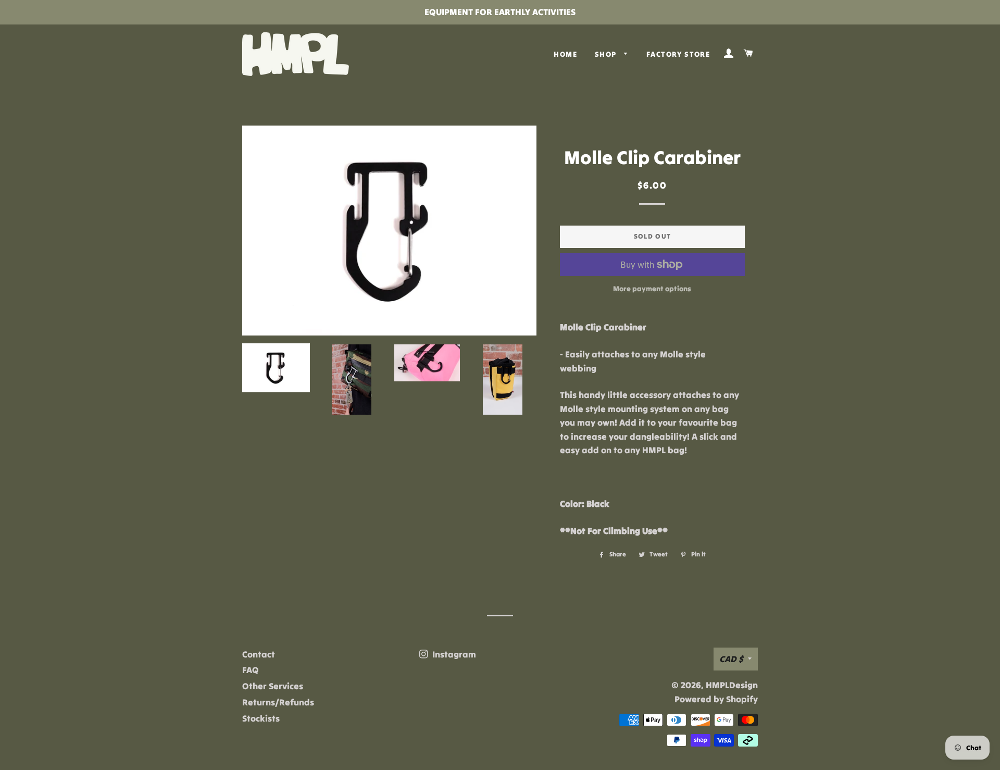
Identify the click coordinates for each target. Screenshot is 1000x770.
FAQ (250, 670)
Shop (607, 54)
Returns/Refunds (278, 702)
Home (565, 54)
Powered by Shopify (716, 699)
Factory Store (678, 54)
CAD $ (731, 659)
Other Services (272, 686)
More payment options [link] (652, 288)
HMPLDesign (732, 685)
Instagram (453, 654)
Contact (258, 654)
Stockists (261, 718)
